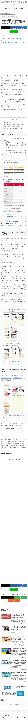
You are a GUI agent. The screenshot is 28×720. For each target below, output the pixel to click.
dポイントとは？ (8, 122)
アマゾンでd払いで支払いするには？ (12, 126)
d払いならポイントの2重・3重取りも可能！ (14, 124)
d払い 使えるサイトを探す (8, 250)
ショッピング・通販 (6, 453)
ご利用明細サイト (17, 378)
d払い (9, 456)
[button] (25, 387)
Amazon (4, 456)
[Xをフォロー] (7, 597)
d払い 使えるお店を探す (7, 262)
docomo (14, 456)
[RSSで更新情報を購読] (14, 600)
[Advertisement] (14, 59)
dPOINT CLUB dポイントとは (14, 216)
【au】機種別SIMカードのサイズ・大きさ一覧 (13, 42)
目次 (11, 119)
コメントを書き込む (14, 704)
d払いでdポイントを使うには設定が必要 (13, 128)
